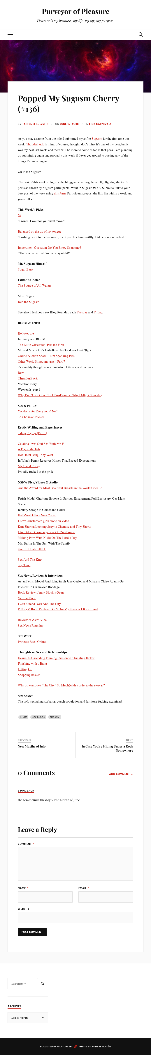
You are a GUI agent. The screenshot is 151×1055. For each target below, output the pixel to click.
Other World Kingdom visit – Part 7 (41, 361)
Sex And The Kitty (30, 559)
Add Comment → (121, 773)
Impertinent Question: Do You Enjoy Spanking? (49, 247)
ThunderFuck (35, 144)
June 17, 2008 (69, 123)
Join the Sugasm (28, 301)
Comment (26, 843)
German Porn (27, 598)
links (23, 717)
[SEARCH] (42, 983)
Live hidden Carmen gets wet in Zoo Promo (46, 532)
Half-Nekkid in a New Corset (37, 515)
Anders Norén (101, 1046)
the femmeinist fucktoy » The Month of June (49, 800)
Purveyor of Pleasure (75, 11)
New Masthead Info (32, 746)
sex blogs (38, 717)
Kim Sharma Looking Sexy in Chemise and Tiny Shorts (54, 526)
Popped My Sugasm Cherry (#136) (68, 103)
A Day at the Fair (29, 449)
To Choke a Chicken (31, 416)
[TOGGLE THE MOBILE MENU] (10, 34)
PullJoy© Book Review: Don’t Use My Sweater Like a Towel (58, 609)
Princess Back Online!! (33, 641)
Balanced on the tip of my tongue (39, 231)
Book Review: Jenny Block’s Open (41, 592)
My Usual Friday (29, 466)
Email (83, 888)
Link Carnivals (100, 123)
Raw (21, 372)
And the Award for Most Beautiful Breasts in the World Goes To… (62, 487)
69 (19, 215)
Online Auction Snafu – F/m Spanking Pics (46, 355)
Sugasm (97, 138)
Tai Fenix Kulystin (35, 123)
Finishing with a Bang (32, 663)
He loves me (26, 333)
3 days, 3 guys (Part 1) (32, 433)
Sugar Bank (25, 269)
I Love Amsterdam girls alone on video (43, 520)
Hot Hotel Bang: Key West (35, 454)
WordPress (65, 1046)
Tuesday (82, 312)
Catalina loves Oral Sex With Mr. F (41, 443)
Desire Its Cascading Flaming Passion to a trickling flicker (56, 658)
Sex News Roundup (30, 625)
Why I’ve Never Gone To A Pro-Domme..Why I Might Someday (60, 395)
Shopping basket (29, 674)
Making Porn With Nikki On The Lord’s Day (47, 537)
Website (23, 908)
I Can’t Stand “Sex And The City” (40, 603)
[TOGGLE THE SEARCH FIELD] (140, 34)
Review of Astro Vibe (32, 619)
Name (23, 888)
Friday (98, 312)
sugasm (54, 717)
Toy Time (24, 565)
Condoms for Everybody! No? (37, 411)
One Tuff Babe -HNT (32, 549)
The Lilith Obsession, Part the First (41, 344)
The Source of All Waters (34, 285)
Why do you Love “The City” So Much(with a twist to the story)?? (61, 685)
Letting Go (25, 669)
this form (60, 193)
